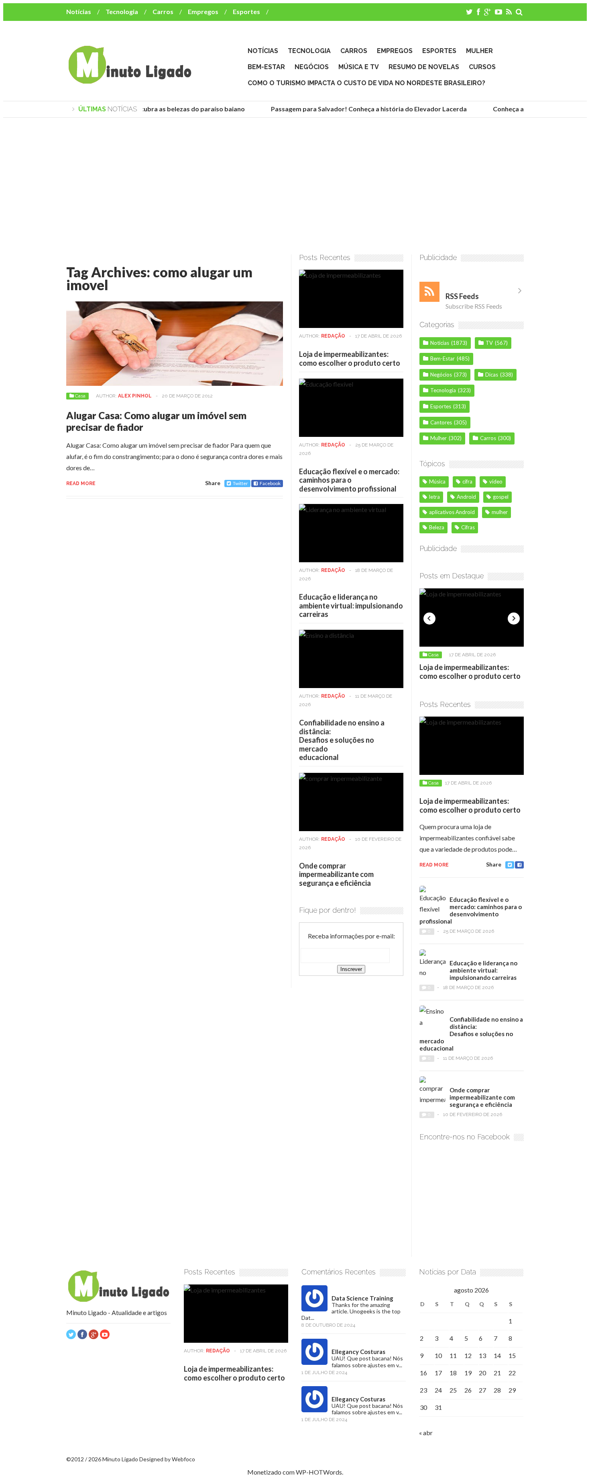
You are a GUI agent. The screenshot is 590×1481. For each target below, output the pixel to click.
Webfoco (183, 1459)
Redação (333, 336)
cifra (467, 481)
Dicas (491, 374)
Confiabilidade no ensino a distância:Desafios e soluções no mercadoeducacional (342, 740)
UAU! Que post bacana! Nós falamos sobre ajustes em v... (367, 1361)
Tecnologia (122, 11)
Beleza (436, 527)
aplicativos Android (452, 512)
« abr (426, 1432)
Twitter (240, 483)
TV (489, 343)
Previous (429, 618)
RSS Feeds (462, 296)
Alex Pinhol (135, 396)
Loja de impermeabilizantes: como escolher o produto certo (349, 358)
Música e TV (358, 67)
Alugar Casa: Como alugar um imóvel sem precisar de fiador (156, 421)
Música (437, 481)
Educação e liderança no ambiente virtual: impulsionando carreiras (351, 605)
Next (514, 618)
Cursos (482, 67)
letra (434, 497)
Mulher (479, 51)
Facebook (270, 483)
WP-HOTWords (319, 1472)
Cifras (468, 527)
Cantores (441, 422)
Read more (81, 483)
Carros (163, 11)
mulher (500, 512)
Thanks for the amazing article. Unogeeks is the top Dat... (351, 1311)
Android (466, 497)
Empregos (203, 11)
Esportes (246, 11)
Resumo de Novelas (424, 67)
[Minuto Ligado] (129, 80)
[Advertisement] (295, 186)
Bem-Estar (266, 67)
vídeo (496, 481)
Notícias (78, 11)
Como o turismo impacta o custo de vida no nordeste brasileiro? (366, 83)
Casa (80, 396)
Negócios (312, 67)
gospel (501, 497)
